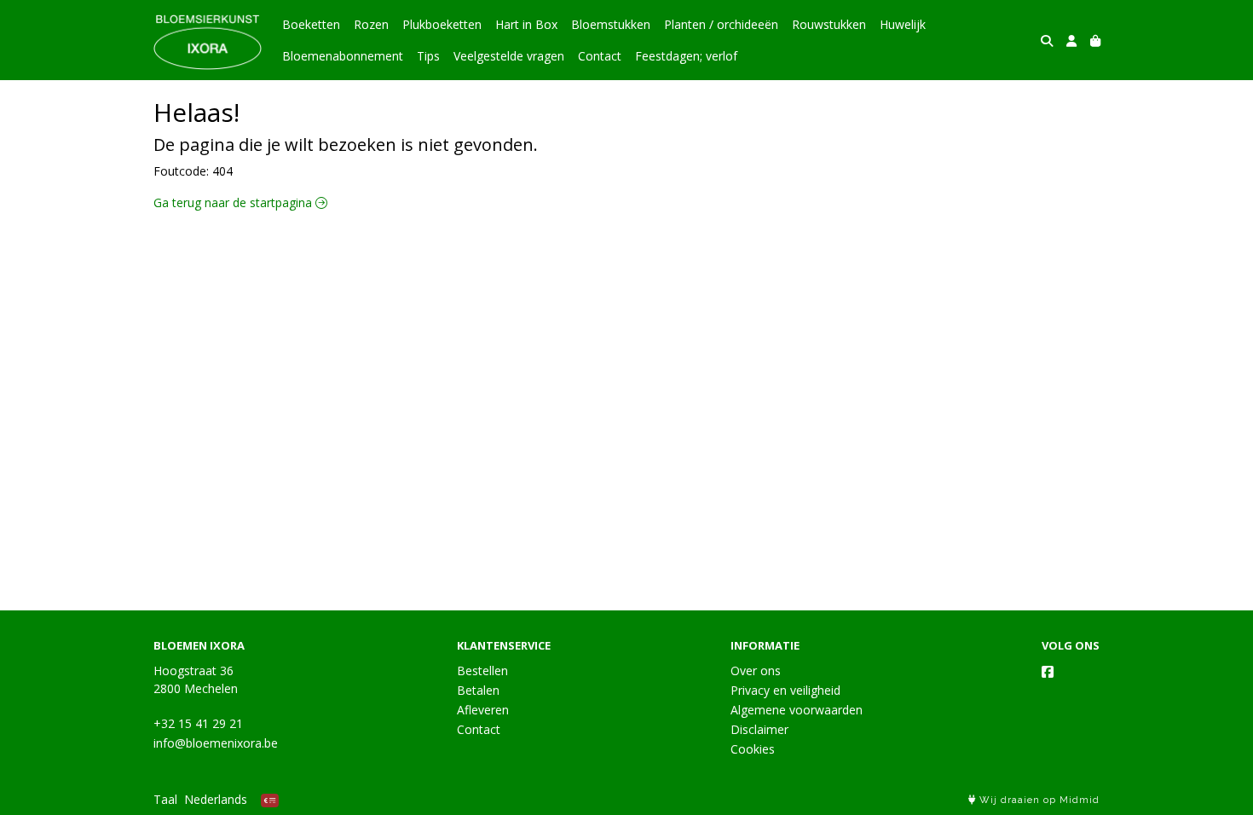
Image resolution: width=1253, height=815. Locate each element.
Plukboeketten (442, 24)
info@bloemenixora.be (215, 743)
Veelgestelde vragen (508, 56)
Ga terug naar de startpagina (234, 202)
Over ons (755, 670)
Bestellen (482, 670)
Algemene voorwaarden (796, 710)
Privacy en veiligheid (785, 690)
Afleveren (483, 710)
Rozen (371, 24)
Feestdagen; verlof (686, 56)
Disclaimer (759, 729)
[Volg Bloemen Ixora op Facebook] (1048, 671)
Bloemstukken (610, 24)
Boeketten (311, 24)
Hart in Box (526, 24)
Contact (599, 56)
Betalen (478, 690)
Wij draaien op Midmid (1038, 800)
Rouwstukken (829, 24)
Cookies (752, 749)
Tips (428, 56)
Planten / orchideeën (721, 24)
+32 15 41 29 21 (198, 723)
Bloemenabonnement (342, 56)
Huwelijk (903, 24)
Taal (165, 799)
